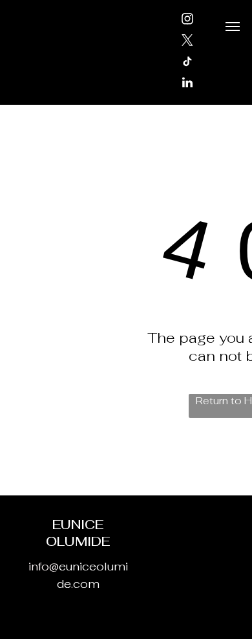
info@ (43, 566)
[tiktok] (187, 63)
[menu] (233, 26)
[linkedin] (187, 84)
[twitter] (187, 41)
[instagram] (187, 20)
